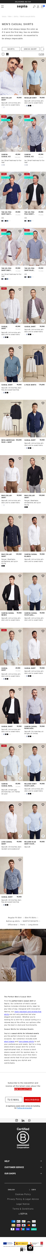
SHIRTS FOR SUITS (30, 921)
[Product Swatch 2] (4, 107)
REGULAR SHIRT (30, 98)
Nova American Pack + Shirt (7, 441)
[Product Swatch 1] (2, 107)
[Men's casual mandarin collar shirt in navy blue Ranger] (11, 533)
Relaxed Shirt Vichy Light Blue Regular (30, 785)
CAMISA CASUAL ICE (6, 155)
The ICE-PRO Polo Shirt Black (29, 213)
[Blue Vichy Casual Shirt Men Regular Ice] (34, 133)
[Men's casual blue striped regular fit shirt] (11, 646)
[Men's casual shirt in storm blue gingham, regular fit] (11, 363)
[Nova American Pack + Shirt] (11, 419)
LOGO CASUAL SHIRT (6, 843)
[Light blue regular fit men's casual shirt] (34, 76)
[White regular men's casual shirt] (34, 646)
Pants (22, 924)
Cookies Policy (23, 1194)
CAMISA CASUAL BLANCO (30, 555)
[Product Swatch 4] (30, 105)
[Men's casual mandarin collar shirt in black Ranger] (34, 474)
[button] (34, 6)
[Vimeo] (23, 1120)
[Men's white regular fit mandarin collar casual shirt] (11, 474)
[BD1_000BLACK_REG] (11, 591)
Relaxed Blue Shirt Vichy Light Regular (30, 843)
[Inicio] (22, 6)
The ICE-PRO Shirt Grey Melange (6, 269)
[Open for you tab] (30, 1248)
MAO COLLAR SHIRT (6, 99)
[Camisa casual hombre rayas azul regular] (34, 705)
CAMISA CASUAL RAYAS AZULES (7, 785)
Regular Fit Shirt (15, 917)
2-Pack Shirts (30, 385)
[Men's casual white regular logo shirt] (11, 820)
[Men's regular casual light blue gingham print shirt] (34, 820)
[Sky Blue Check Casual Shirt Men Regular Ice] (11, 133)
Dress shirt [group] (30, 49)
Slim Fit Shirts (30, 917)
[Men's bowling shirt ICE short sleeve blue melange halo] (34, 247)
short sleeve (9, 1041)
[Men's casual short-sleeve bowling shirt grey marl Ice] (11, 247)
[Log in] (38, 6)
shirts (16, 16)
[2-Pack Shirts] (34, 363)
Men (10, 16)
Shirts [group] (11, 49)
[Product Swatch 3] (29, 105)
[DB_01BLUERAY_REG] (11, 762)
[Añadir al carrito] (20, 92)
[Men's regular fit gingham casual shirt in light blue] (34, 762)
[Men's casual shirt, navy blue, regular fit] (34, 419)
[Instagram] (16, 1120)
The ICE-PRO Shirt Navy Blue (6, 213)
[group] (23, 1)
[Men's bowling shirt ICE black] (34, 190)
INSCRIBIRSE (32, 1099)
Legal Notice (23, 1204)
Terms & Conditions (23, 1208)
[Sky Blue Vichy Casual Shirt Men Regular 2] (34, 591)
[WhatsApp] (29, 1120)
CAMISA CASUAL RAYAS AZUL (30, 727)
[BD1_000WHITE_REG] (34, 533)
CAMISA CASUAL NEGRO (7, 614)
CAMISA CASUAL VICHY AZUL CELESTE (30, 614)
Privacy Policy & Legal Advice (23, 1199)
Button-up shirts (13, 921)
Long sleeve (33, 924)
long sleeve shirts (26, 1041)
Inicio (4, 16)
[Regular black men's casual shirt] (11, 705)
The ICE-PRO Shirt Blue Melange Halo (30, 269)
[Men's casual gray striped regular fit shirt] (11, 305)
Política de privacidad (24, 1108)
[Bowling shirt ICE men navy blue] (11, 190)
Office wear (12, 924)
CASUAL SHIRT (4, 328)
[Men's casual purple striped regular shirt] (34, 305)
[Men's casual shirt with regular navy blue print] (11, 875)
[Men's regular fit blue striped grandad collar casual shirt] (11, 76)
